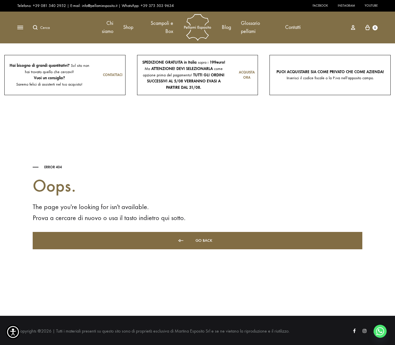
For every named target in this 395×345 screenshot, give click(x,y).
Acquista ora (247, 75)
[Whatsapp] (380, 331)
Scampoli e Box (162, 27)
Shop (128, 27)
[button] (13, 332)
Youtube (371, 6)
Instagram (346, 6)
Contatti (293, 27)
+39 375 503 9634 (157, 5)
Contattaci (112, 75)
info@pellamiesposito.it (99, 5)
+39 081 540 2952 (50, 5)
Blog (226, 27)
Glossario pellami (250, 27)
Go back (203, 240)
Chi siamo (107, 27)
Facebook (320, 6)
